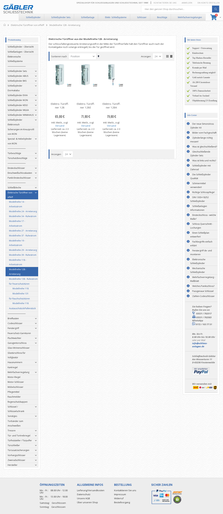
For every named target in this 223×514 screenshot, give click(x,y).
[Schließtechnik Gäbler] (18, 8)
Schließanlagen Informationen (198, 208)
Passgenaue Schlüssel (203, 291)
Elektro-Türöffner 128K (111, 105)
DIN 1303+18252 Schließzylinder (199, 199)
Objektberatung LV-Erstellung (204, 100)
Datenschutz (83, 494)
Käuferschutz (197, 53)
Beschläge (162, 17)
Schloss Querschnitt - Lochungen (201, 225)
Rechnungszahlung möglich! (204, 72)
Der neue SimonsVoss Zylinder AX (202, 125)
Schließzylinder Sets (60, 17)
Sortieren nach (59, 56)
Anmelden (187, 2)
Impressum (120, 494)
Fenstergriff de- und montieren (201, 252)
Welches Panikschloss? (203, 286)
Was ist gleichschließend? (204, 146)
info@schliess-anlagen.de (199, 345)
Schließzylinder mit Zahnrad (200, 167)
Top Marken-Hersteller (201, 58)
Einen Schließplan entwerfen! (199, 234)
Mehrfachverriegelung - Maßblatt (202, 279)
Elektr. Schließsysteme (115, 17)
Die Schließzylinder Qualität (200, 176)
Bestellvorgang (122, 502)
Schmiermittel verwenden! (198, 185)
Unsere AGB (83, 498)
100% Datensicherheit (201, 91)
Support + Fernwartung (202, 48)
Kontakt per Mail (199, 67)
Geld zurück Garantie (201, 77)
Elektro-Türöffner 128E (86, 105)
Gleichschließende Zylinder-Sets (200, 153)
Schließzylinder (33, 17)
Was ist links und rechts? (204, 160)
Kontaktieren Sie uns (165, 2)
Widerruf (119, 498)
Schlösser (142, 17)
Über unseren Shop (87, 502)
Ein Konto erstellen (209, 2)
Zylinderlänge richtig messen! (201, 139)
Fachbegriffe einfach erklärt (201, 243)
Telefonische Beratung (201, 63)
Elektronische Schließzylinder (197, 261)
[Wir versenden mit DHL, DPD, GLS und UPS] (204, 389)
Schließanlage (87, 17)
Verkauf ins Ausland (200, 96)
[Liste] (171, 56)
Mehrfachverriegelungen (190, 17)
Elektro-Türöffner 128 (60, 105)
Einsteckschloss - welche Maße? (203, 217)
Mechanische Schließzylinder (197, 270)
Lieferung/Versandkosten (90, 490)
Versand (59, 125)
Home (4, 25)
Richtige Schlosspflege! (203, 192)
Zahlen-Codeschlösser (203, 296)
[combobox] (180, 9)
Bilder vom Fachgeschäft (204, 132)
